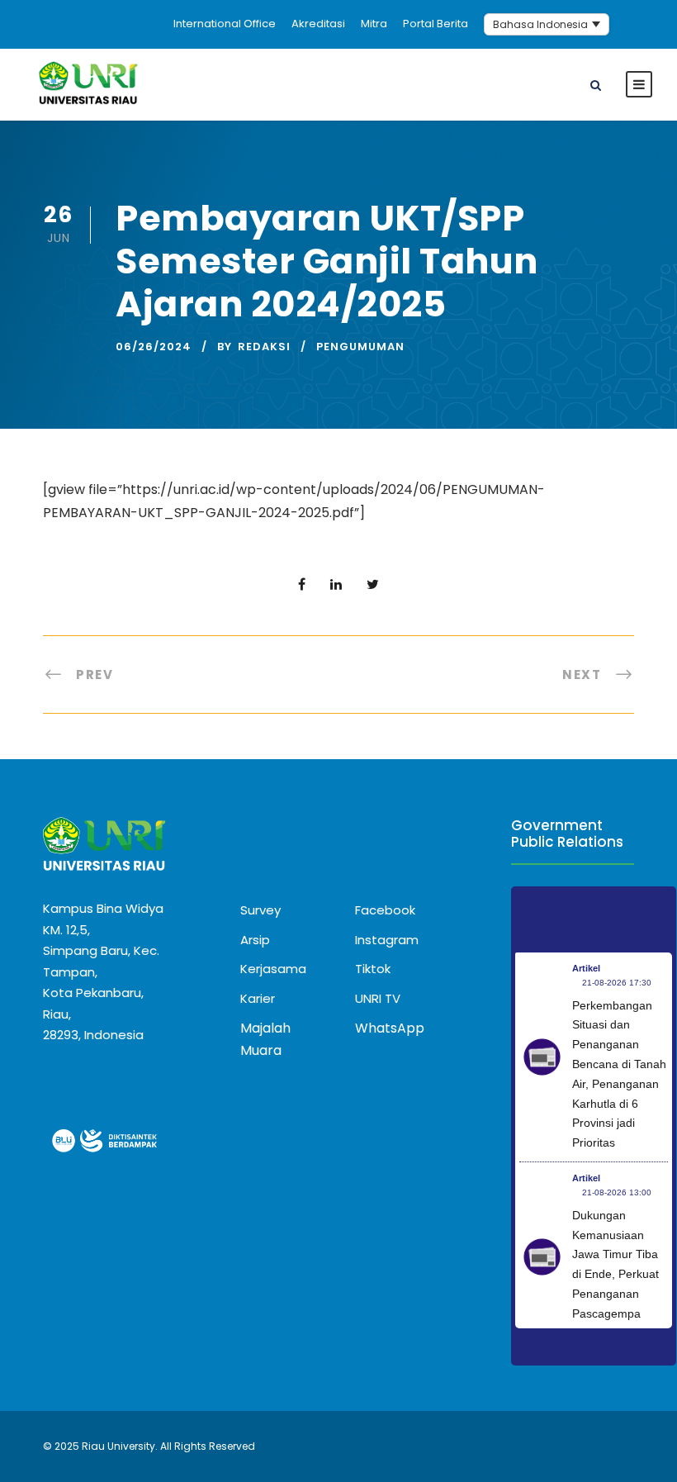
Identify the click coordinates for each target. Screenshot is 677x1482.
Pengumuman (360, 346)
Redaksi (264, 346)
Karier (257, 998)
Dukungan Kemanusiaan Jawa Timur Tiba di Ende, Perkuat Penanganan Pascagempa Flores (615, 1274)
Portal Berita (435, 23)
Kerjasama (273, 968)
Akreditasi (318, 23)
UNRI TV (377, 998)
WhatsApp (389, 1028)
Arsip (255, 939)
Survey (260, 910)
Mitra (374, 23)
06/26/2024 (154, 346)
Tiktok (373, 968)
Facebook (385, 910)
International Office (224, 23)
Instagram (387, 939)
